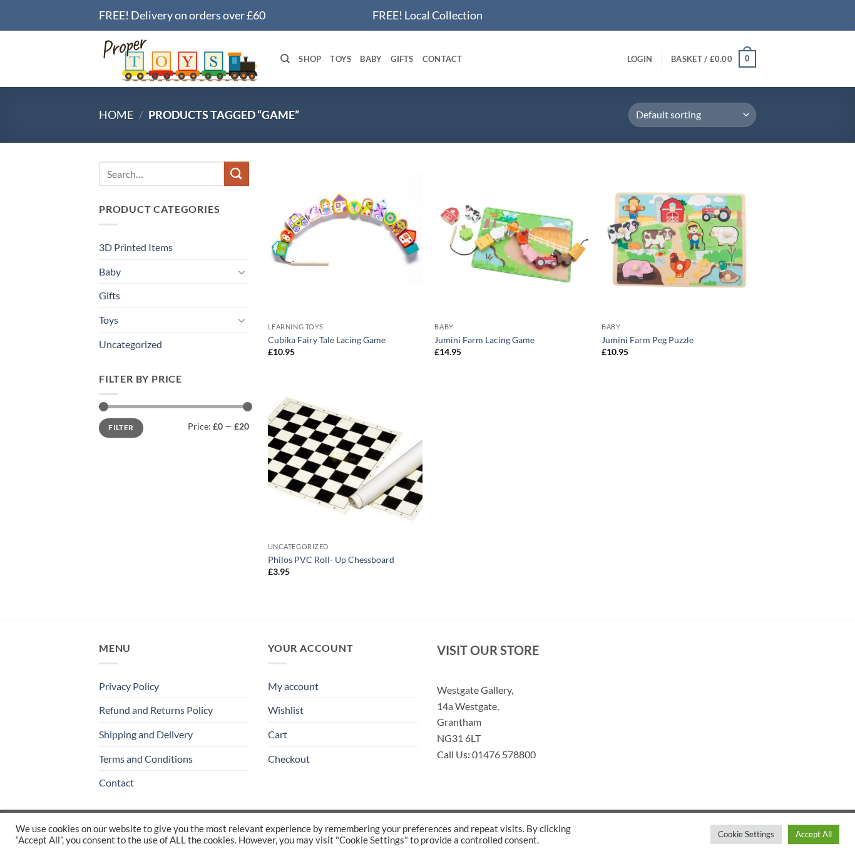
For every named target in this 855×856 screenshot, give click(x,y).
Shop (310, 59)
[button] (639, 58)
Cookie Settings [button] (746, 834)
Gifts (402, 59)
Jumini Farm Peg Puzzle (648, 339)
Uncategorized (130, 344)
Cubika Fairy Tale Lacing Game (327, 339)
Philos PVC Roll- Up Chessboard (331, 559)
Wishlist (286, 710)
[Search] (285, 59)
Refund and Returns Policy (156, 710)
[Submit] (236, 174)
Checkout (289, 759)
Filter (120, 427)
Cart (277, 734)
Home (116, 114)
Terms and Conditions (146, 759)
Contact (442, 59)
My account (293, 686)
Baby (371, 59)
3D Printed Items (136, 247)
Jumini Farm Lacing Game (484, 339)
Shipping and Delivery (146, 734)
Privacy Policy (129, 686)
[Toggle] (241, 271)
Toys (340, 59)
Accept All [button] (814, 834)
